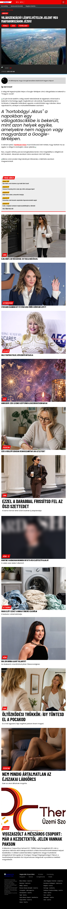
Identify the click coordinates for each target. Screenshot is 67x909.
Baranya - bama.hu (25, 883)
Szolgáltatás (40, 877)
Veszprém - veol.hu (49, 897)
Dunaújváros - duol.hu (26, 892)
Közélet (40, 874)
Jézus (13, 26)
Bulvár (31, 877)
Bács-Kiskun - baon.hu (26, 881)
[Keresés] (59, 2)
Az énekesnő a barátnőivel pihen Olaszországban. (20, 664)
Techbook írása (20, 145)
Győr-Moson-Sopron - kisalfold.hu (29, 897)
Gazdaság (50, 874)
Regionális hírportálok (27, 874)
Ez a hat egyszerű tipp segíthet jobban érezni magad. (23, 723)
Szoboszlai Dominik (17, 6)
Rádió (50, 877)
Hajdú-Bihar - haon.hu (26, 899)
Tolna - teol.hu (47, 892)
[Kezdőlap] (6, 2)
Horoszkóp (4, 6)
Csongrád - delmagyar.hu (27, 890)
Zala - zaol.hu (47, 899)
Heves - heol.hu (24, 902)
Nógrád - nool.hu (48, 885)
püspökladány (23, 26)
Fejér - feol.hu (23, 895)
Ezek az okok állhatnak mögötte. (14, 783)
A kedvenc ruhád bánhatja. (11, 614)
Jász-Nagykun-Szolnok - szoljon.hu (53, 881)
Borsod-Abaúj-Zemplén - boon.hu (29, 888)
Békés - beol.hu (24, 885)
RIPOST (3, 10)
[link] (4, 255)
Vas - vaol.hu (47, 895)
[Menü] (63, 2)
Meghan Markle (30, 6)
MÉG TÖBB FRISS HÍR (8, 209)
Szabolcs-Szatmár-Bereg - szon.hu (53, 890)
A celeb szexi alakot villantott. (12, 563)
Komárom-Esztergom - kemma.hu (53, 883)
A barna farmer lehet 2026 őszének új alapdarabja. (22, 510)
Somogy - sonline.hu (49, 888)
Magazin (22, 877)
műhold (5, 26)
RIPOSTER (10, 10)
